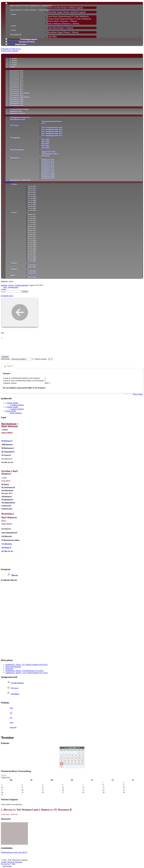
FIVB (11, 708)
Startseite (4, 285)
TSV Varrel (14, 688)
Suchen (3, 289)
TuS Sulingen (15, 694)
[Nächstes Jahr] (4, 775)
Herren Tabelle (10, 411)
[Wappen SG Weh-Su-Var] (11, 49)
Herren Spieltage (16, 413)
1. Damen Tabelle (11, 403)
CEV (11, 713)
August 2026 (72, 747)
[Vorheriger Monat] (3, 775)
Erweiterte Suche (7, 296)
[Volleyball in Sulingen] (9, 51)
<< (65, 747)
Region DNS (13, 727)
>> (79, 747)
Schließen (5, 357)
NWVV (12, 722)
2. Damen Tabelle (11, 407)
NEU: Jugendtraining (10, 287)
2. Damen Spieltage (17, 409)
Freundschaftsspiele (22, 285)
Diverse (11, 285)
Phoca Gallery (138, 394)
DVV (11, 717)
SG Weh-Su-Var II (6, 508)
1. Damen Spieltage (17, 405)
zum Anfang (6, 866)
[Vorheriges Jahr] (1, 775)
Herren (14, 575)
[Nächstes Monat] (5, 775)
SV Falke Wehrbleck (17, 683)
